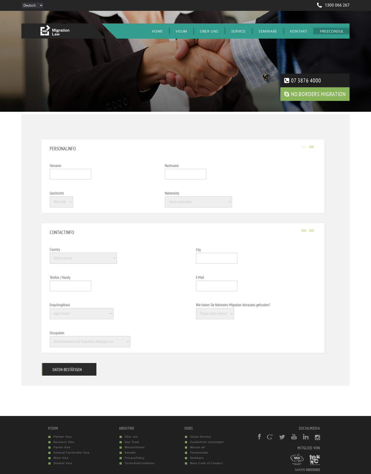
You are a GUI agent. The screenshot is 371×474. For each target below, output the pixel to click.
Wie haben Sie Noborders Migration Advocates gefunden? (233, 304)
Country (55, 249)
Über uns (209, 31)
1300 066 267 (337, 5)
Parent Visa (62, 447)
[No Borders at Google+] (267, 439)
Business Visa (64, 441)
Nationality (172, 193)
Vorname (55, 165)
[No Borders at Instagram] (315, 439)
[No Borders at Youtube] (291, 439)
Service (238, 31)
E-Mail (200, 277)
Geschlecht (57, 193)
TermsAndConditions (140, 463)
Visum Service (200, 436)
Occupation (57, 332)
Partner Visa (63, 436)
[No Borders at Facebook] (257, 439)
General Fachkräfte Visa (71, 452)
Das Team (132, 441)
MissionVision (135, 447)
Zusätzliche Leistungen (207, 441)
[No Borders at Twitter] (279, 439)
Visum (181, 31)
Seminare (267, 31)
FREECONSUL (332, 31)
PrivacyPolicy (135, 457)
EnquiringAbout (60, 304)
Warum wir (197, 447)
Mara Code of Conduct (206, 463)
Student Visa (63, 463)
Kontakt (298, 31)
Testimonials (199, 452)
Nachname (172, 165)
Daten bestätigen (67, 369)
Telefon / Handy (60, 277)
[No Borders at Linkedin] (303, 439)
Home (157, 31)
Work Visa (61, 457)
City (198, 249)
